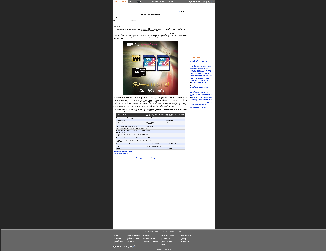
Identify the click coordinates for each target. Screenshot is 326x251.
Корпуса (145, 237)
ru (130, 1)
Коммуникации (165, 238)
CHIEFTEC (184, 238)
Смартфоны (165, 237)
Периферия (164, 240)
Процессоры (130, 237)
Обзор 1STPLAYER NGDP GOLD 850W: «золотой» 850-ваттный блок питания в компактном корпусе (200, 66)
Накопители (146, 235)
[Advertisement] (147, 8)
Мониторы (146, 242)
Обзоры (162, 1)
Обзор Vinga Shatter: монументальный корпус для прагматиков (198, 61)
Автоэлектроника (166, 241)
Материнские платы (133, 240)
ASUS (182, 237)
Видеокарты (130, 241)
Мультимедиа (147, 240)
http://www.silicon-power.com (122, 151)
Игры (163, 244)
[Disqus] (150, 180)
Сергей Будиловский (120, 153)
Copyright (117, 240)
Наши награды (118, 241)
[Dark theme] (139, 1)
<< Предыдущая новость (142, 158)
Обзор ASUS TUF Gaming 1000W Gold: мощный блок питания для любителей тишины (200, 87)
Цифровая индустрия (133, 235)
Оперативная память (133, 238)
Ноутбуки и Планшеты (168, 235)
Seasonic (183, 240)
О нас (116, 235)
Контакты (117, 237)
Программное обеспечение (169, 242)
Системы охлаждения (133, 242)
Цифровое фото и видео (150, 241)
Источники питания (149, 238)
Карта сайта (118, 242)
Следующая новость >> (158, 158)
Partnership (117, 238)
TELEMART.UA (185, 241)
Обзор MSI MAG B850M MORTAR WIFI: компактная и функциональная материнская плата (201, 75)
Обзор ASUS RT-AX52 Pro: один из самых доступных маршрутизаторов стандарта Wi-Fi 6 (201, 99)
